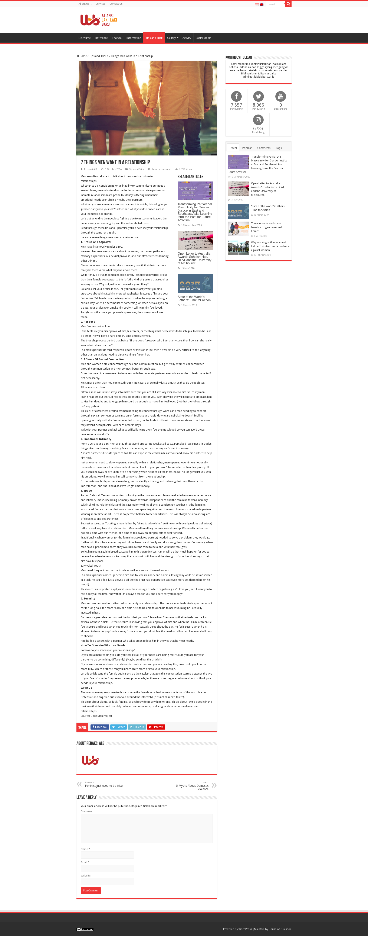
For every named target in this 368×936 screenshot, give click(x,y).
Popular (247, 147)
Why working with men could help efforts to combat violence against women (270, 246)
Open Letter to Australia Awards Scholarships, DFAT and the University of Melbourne (194, 258)
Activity (187, 37)
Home (83, 56)
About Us (84, 3)
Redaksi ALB (91, 169)
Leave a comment (161, 169)
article (93, 673)
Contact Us (115, 3)
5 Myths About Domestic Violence (192, 786)
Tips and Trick (153, 37)
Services (100, 3)
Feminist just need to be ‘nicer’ (104, 784)
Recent (233, 147)
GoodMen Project (101, 715)
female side (148, 692)
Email (85, 862)
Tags (279, 147)
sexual (156, 570)
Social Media (203, 37)
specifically (131, 429)
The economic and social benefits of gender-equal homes (266, 227)
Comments (263, 147)
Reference (101, 37)
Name (85, 849)
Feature (117, 37)
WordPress (245, 929)
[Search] (288, 4)
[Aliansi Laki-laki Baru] (100, 19)
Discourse (85, 37)
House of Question (280, 929)
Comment (87, 811)
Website (86, 875)
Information (133, 37)
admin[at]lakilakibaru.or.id (259, 76)
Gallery (171, 37)
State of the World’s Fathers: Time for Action (194, 298)
